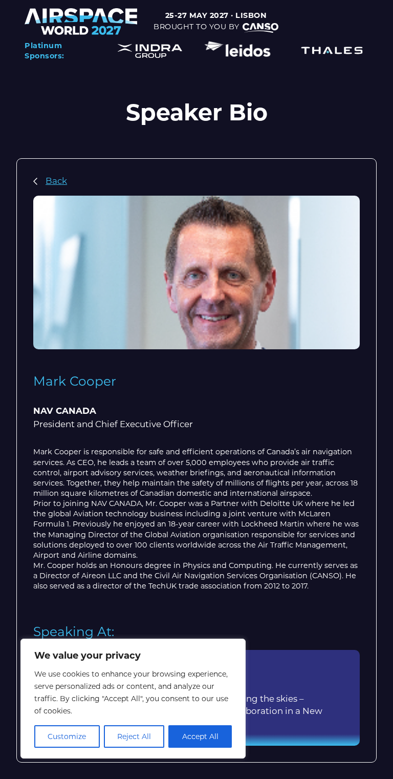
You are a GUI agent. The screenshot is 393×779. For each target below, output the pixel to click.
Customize (67, 736)
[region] (133, 699)
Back (56, 181)
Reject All (134, 736)
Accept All (200, 736)
